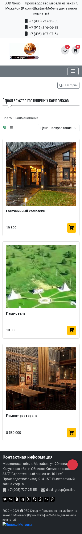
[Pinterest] (52, 499)
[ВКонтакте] (10, 499)
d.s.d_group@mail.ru (60, 490)
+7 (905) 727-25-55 (43, 21)
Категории (70, 85)
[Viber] (34, 499)
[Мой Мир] (46, 499)
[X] (28, 499)
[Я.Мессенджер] (5, 499)
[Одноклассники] (16, 499)
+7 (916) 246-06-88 (43, 28)
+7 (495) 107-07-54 (43, 34)
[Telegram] (22, 499)
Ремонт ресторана (21, 416)
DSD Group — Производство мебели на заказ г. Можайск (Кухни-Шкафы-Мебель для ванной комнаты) (40, 515)
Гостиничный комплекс (25, 211)
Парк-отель (15, 313)
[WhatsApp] (40, 499)
